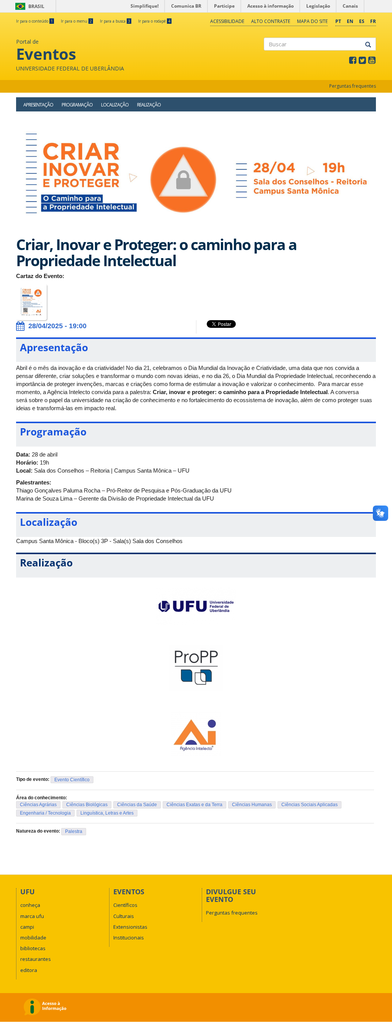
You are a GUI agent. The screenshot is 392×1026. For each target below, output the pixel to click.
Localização (115, 104)
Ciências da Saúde (137, 804)
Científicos (125, 905)
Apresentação (38, 104)
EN (350, 21)
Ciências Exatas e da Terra (194, 804)
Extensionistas (130, 926)
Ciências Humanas (252, 804)
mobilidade (33, 937)
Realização (149, 104)
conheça (30, 905)
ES (361, 21)
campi (27, 926)
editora (28, 970)
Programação (77, 104)
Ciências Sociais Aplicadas (309, 804)
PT (338, 21)
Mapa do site (312, 21)
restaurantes (35, 959)
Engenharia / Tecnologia (45, 813)
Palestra (73, 831)
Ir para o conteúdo (34, 21)
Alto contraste (270, 21)
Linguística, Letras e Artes (107, 813)
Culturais (123, 916)
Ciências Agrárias (38, 804)
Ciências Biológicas (87, 804)
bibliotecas (33, 948)
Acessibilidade (227, 21)
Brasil (28, 6)
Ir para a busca (115, 21)
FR (373, 21)
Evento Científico (72, 779)
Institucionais (128, 937)
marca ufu (32, 916)
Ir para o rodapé (154, 21)
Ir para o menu (76, 21)
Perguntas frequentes (352, 86)
